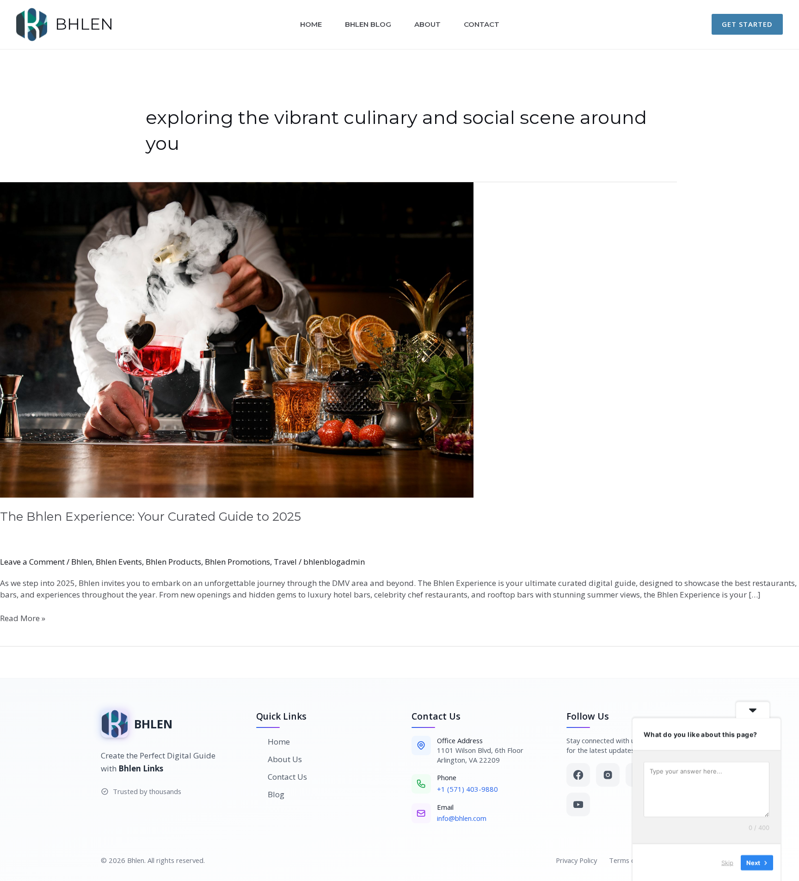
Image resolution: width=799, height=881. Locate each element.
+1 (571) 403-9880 (467, 789)
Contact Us (287, 776)
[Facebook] (578, 775)
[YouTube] (578, 804)
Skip (727, 862)
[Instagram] (608, 775)
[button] (747, 24)
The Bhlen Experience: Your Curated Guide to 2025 (150, 516)
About (427, 24)
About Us (285, 759)
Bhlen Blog (368, 24)
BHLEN (84, 24)
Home (311, 24)
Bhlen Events (119, 561)
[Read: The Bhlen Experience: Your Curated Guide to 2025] (399, 340)
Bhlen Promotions (237, 561)
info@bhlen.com (461, 818)
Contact (481, 24)
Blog (276, 794)
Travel (285, 561)
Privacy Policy (576, 860)
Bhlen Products (173, 561)
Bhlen (81, 561)
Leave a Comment (32, 561)
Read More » (22, 617)
